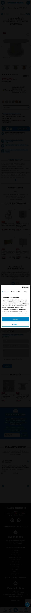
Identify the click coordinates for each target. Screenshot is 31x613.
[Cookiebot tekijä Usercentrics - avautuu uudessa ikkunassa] (22, 287)
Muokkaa (14, 324)
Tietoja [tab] (26, 291)
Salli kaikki (15, 319)
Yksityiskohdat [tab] (15, 291)
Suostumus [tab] (5, 291)
